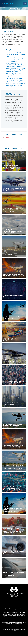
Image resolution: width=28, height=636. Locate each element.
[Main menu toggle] (25, 3)
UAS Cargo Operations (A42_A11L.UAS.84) (9, 339)
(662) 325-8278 (14, 596)
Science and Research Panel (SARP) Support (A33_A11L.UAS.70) (13, 425)
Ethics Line (17, 608)
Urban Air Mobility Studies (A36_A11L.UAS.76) (10, 403)
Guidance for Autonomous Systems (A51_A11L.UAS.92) (13, 296)
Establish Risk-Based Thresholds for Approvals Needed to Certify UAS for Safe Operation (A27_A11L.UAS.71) (13, 467)
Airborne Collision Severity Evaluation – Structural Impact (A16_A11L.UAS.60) (13, 574)
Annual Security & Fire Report (14, 609)
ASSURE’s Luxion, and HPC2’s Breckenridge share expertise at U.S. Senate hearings (15, 75)
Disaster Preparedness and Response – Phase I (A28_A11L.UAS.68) (13, 446)
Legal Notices (22, 608)
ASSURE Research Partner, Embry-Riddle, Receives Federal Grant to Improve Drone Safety (14, 59)
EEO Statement (12, 608)
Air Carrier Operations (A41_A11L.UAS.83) (9, 360)
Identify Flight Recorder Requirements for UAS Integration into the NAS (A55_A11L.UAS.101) (14, 231)
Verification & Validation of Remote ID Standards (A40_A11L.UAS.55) (14, 382)
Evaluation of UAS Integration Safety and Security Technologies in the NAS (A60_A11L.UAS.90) (13, 188)
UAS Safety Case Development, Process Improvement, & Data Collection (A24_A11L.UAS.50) (12, 488)
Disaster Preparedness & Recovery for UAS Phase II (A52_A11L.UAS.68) (13, 275)
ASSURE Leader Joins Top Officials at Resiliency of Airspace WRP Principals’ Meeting (15, 54)
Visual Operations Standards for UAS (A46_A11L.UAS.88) (13, 317)
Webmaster (17, 629)
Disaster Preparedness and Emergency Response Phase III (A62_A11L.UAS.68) (11, 167)
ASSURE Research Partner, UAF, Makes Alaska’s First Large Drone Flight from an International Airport (15, 69)
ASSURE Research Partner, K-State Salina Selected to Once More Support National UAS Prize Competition (16, 64)
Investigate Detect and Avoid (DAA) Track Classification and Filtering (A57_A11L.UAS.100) (13, 210)
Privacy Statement (6, 608)
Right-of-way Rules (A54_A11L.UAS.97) (8, 253)
